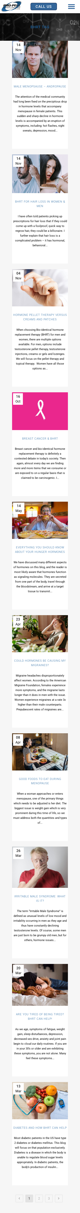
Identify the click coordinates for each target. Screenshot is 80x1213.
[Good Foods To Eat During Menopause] (40, 751)
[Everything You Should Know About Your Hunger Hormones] (40, 520)
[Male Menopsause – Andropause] (40, 59)
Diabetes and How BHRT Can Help (40, 1127)
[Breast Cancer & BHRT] (40, 411)
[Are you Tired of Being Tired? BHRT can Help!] (40, 985)
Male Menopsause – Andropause (40, 86)
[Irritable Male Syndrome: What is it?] (40, 867)
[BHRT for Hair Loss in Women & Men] (40, 173)
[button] (71, 6)
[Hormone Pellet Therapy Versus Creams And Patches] (40, 287)
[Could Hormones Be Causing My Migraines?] (40, 633)
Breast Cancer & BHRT (40, 438)
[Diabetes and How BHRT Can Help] (40, 1100)
